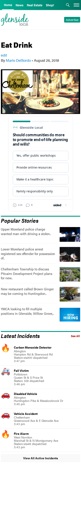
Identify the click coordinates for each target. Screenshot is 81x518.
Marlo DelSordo (18, 60)
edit (4, 55)
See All (75, 336)
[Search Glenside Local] (68, 5)
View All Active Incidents (40, 458)
